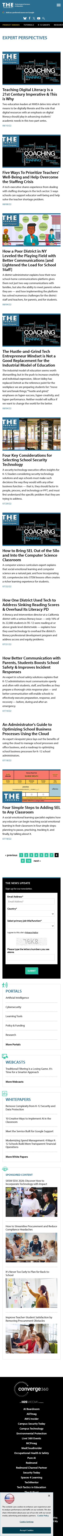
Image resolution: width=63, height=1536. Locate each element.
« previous (11, 855)
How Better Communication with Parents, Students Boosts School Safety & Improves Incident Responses (31, 664)
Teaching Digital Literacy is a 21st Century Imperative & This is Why (29, 94)
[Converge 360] (31, 1389)
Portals (14, 991)
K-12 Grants (44, 25)
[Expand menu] (58, 6)
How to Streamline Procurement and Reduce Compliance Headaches (31, 1228)
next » (37, 861)
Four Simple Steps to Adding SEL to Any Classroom (31, 810)
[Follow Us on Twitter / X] (34, 18)
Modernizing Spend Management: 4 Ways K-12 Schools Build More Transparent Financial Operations (31, 1144)
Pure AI (31, 1458)
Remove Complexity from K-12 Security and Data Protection (30, 1107)
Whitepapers (18, 1099)
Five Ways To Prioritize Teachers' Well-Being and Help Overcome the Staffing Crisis (30, 177)
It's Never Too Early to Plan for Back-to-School (28, 1273)
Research (11, 1035)
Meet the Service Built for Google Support (29, 1131)
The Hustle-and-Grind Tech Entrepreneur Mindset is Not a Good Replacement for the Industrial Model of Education (29, 358)
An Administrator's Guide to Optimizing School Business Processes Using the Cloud (27, 729)
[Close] (49, 1495)
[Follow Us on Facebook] (29, 18)
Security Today (31, 1472)
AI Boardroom (31, 1409)
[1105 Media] (31, 1401)
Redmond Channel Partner (31, 1467)
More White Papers (17, 1156)
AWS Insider (31, 1418)
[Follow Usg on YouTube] (38, 18)
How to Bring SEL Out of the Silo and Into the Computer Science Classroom (30, 555)
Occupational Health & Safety (31, 1453)
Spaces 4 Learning (31, 1477)
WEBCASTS (15, 1062)
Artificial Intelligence (17, 997)
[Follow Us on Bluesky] (24, 18)
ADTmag (32, 1414)
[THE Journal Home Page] (16, 5)
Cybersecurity (13, 1007)
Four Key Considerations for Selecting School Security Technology (27, 459)
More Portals (13, 1044)
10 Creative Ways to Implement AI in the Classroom (28, 1120)
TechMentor (32, 1482)
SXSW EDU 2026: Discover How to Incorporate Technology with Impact (26, 1182)
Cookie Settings (26, 1521)
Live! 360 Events (31, 1438)
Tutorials (29, 25)
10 (28, 861)
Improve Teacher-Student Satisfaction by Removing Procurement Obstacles (29, 1319)
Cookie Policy (43, 1515)
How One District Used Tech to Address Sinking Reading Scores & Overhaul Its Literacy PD (30, 604)
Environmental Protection (32, 1433)
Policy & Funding (15, 1025)
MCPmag (31, 1443)
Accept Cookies (26, 1530)
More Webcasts (15, 1081)
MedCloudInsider (31, 1448)
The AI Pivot (31, 1492)
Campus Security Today (31, 1423)
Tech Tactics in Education (31, 1487)
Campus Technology (31, 1428)
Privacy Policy (31, 932)
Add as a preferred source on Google (20, 12)
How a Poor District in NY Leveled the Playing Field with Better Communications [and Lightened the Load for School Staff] (29, 260)
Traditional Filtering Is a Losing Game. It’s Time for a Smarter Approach (29, 1070)
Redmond (31, 1462)
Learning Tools (14, 1016)
